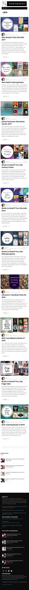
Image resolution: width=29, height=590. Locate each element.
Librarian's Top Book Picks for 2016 (14, 296)
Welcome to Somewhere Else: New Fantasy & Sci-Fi (14, 479)
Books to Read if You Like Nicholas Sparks (12, 252)
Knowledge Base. (9, 514)
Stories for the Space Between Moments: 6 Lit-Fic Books (14, 473)
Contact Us (4, 526)
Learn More (20, 518)
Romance (25, 162)
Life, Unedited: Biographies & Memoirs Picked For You (15, 561)
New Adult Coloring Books (13, 82)
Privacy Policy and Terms (7, 584)
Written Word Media (17, 510)
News (17, 35)
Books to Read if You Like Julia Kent (14, 209)
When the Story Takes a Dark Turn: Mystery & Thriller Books (14, 459)
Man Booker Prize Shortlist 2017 (13, 38)
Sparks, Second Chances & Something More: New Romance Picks (14, 466)
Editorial (19, 80)
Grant (8, 33)
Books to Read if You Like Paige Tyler (12, 382)
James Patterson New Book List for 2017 (13, 122)
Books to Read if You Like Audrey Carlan (12, 166)
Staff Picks (14, 119)
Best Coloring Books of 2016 (13, 424)
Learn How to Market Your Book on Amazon (11, 522)
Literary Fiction (12, 35)
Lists (7, 35)
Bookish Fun (9, 292)
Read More (5, 57)
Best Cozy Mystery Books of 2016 (13, 339)
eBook (13, 292)
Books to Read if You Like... (12, 80)
